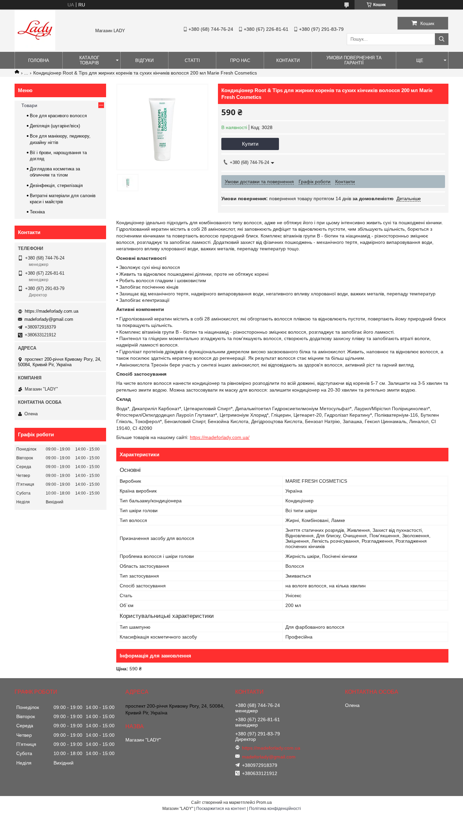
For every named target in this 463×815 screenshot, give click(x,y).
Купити (250, 144)
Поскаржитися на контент (221, 808)
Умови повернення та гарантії (354, 60)
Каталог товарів (89, 60)
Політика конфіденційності (275, 808)
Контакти (288, 60)
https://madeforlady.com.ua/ (219, 437)
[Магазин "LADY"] (35, 48)
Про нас (240, 60)
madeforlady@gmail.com (48, 319)
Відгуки (144, 60)
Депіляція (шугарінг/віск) (55, 125)
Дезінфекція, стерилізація (56, 185)
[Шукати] (441, 39)
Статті (192, 60)
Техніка (37, 211)
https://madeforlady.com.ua (51, 311)
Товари (29, 105)
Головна (38, 60)
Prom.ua (264, 802)
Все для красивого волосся (58, 115)
